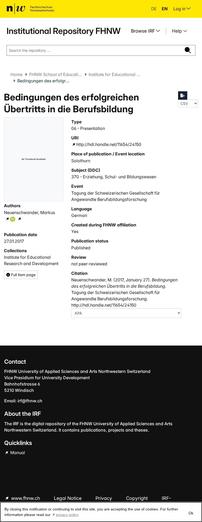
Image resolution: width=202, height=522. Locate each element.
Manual (17, 452)
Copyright (137, 498)
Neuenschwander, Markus (29, 212)
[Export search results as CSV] (183, 95)
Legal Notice (68, 498)
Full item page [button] (23, 274)
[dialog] (101, 512)
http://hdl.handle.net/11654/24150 (108, 144)
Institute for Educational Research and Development (115, 74)
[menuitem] (147, 31)
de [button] (154, 8)
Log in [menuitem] (179, 8)
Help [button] (177, 31)
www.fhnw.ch (25, 498)
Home (16, 74)
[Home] (30, 8)
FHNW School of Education (55, 74)
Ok (191, 513)
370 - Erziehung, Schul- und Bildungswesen (113, 176)
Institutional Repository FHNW (63, 31)
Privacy (104, 498)
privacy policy (67, 515)
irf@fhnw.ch (30, 400)
